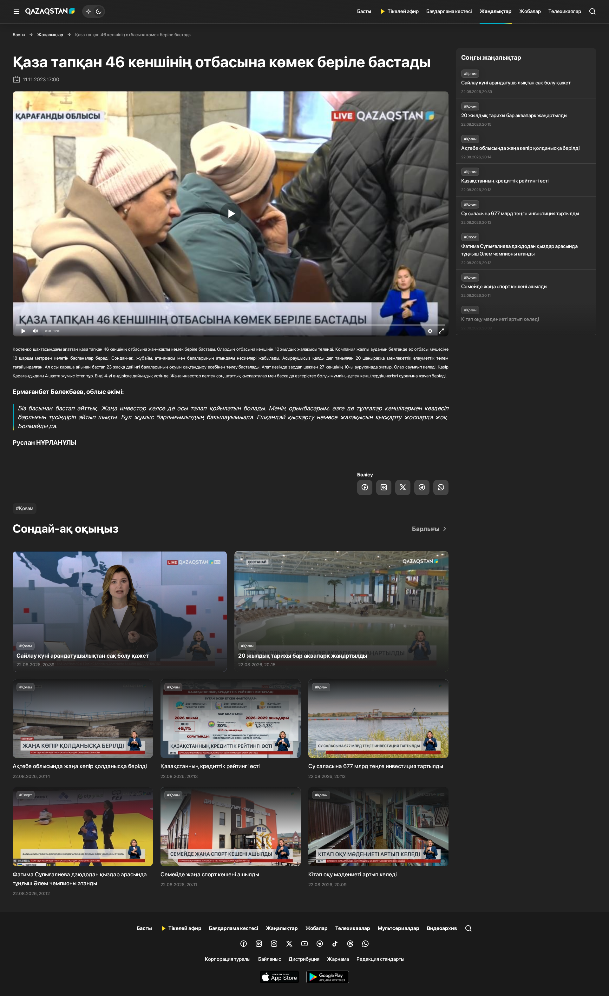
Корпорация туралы (228, 959)
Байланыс (269, 959)
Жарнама (338, 959)
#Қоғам (24, 508)
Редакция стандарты (380, 959)
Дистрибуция (304, 959)
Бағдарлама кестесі (449, 11)
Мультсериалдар (398, 928)
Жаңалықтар (496, 11)
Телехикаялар (564, 11)
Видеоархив (442, 928)
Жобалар (530, 11)
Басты (364, 11)
